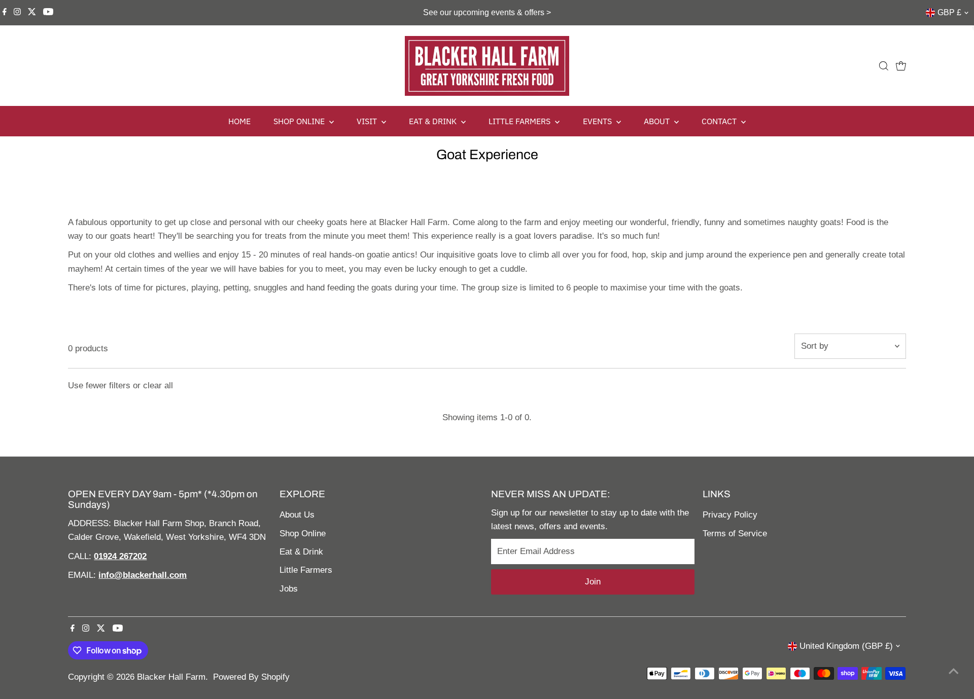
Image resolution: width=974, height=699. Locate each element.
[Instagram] (17, 13)
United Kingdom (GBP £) (846, 646)
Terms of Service (735, 533)
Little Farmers (306, 570)
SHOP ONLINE (300, 121)
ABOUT (658, 121)
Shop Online (303, 533)
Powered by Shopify (251, 677)
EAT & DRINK (434, 121)
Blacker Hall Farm (171, 677)
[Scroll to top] (954, 671)
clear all (158, 385)
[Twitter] (32, 13)
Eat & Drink (301, 552)
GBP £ (949, 12)
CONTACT (720, 121)
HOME (239, 121)
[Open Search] (883, 65)
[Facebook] (4, 13)
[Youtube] (48, 13)
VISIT (368, 121)
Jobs (289, 589)
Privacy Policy (730, 515)
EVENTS (598, 121)
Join (593, 581)
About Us (297, 515)
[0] (901, 65)
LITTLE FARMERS (520, 121)
